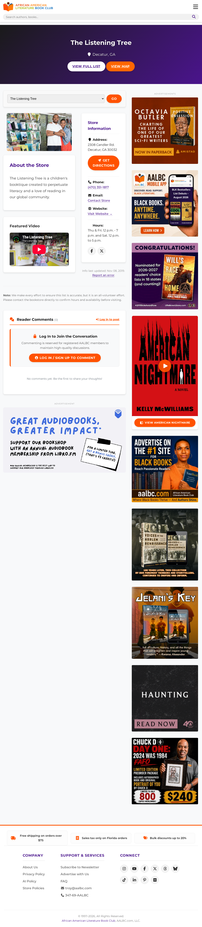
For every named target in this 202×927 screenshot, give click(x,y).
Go (114, 99)
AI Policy (29, 881)
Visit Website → (100, 214)
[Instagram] (124, 869)
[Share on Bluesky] (175, 869)
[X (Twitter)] (155, 869)
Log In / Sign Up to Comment (66, 358)
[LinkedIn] (134, 880)
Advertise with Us (75, 874)
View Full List (86, 66)
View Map (120, 66)
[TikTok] (124, 880)
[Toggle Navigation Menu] (195, 6)
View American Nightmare (167, 422)
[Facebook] (145, 869)
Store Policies (33, 888)
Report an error (103, 275)
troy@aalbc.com (78, 888)
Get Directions (103, 163)
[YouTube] (134, 869)
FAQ (64, 881)
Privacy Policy (34, 874)
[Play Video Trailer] (165, 366)
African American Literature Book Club (88, 920)
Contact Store (99, 200)
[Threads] (165, 869)
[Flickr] (155, 880)
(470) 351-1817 (98, 187)
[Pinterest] (145, 880)
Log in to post (109, 319)
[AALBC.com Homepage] (28, 7)
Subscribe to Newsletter (80, 867)
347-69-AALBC (76, 895)
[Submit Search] (193, 17)
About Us (30, 867)
